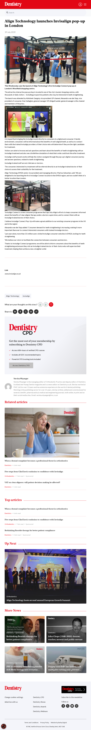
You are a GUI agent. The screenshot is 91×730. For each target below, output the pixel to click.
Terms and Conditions (31, 722)
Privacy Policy (44, 722)
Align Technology (12, 296)
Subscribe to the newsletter (71, 697)
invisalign (26, 296)
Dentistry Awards (39, 706)
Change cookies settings (14, 697)
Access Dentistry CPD (21, 365)
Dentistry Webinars (40, 711)
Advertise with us (11, 702)
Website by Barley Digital (59, 722)
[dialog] (3, 726)
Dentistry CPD (38, 697)
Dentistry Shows (39, 702)
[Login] (80, 4)
